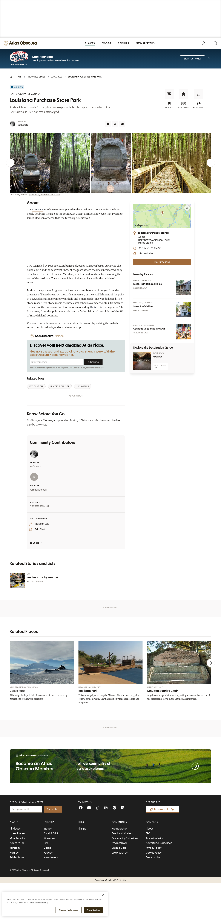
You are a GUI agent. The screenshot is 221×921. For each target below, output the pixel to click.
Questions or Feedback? (110, 880)
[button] (169, 94)
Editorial (50, 822)
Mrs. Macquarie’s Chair (162, 690)
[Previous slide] (10, 163)
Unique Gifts (119, 848)
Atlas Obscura (36, 581)
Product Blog (119, 843)
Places (14, 822)
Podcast (48, 852)
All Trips (82, 828)
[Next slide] (211, 163)
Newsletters (51, 857)
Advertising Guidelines (159, 843)
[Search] (215, 43)
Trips (81, 822)
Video (47, 848)
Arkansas (158, 357)
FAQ (148, 833)
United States (98, 307)
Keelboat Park (87, 690)
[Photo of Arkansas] (142, 361)
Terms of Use (99, 368)
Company (152, 822)
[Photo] (183, 287)
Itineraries (49, 838)
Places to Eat (17, 843)
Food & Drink (51, 833)
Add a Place (17, 857)
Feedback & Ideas (123, 833)
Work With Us (119, 852)
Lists (46, 843)
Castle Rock (17, 690)
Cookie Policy (153, 852)
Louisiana (37, 209)
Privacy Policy (86, 368)
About (149, 828)
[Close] (103, 895)
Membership (119, 828)
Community (119, 822)
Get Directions (162, 262)
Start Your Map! (192, 59)
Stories (48, 828)
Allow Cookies (93, 910)
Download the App (164, 809)
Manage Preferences (68, 910)
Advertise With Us (156, 838)
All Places (15, 828)
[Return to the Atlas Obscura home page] (21, 43)
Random (15, 848)
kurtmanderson (38, 490)
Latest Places (17, 833)
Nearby (14, 852)
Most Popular (17, 838)
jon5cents (23, 125)
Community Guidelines (125, 838)
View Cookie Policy (39, 902)
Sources (34, 543)
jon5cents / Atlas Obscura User (44, 195)
